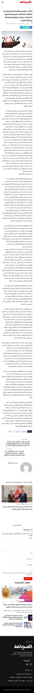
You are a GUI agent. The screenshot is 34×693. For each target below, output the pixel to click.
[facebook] (30, 28)
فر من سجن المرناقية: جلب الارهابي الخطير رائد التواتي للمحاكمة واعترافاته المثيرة (14, 452)
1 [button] (20, 525)
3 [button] (17, 525)
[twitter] (27, 28)
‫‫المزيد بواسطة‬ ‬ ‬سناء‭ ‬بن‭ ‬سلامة (14, 482)
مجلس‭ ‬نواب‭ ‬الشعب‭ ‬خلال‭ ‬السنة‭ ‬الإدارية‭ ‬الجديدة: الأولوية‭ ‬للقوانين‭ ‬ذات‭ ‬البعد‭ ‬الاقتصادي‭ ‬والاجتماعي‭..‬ (17, 442)
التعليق (30, 537)
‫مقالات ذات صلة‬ (28, 482)
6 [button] (13, 525)
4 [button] (16, 525)
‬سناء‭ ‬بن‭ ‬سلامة (25, 24)
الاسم (30, 553)
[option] (17, 497)
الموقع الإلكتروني (29, 565)
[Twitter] (27, 664)
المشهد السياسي (5, 501)
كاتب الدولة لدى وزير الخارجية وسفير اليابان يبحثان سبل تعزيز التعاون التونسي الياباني (17, 507)
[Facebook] (30, 664)
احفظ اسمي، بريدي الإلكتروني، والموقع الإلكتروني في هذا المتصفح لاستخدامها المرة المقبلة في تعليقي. (17, 573)
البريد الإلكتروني (29, 559)
